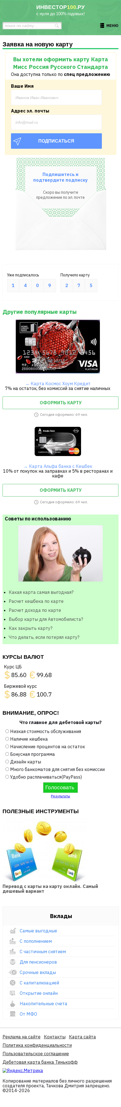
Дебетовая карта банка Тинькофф (40, 1062)
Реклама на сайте (22, 1037)
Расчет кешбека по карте (36, 601)
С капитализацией (39, 983)
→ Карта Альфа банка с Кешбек (57, 466)
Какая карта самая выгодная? (41, 592)
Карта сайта (82, 1037)
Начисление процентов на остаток (47, 746)
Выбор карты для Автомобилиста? (46, 619)
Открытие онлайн (39, 993)
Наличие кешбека (29, 739)
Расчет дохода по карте (35, 610)
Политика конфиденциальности (37, 1045)
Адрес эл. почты (30, 111)
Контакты (55, 1037)
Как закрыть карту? (30, 628)
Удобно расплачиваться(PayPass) (46, 777)
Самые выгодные (38, 931)
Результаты (60, 796)
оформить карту (61, 402)
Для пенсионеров (38, 962)
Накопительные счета (43, 1003)
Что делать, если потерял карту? (44, 637)
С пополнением (36, 941)
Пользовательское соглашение (36, 1053)
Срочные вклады (38, 972)
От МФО (28, 1014)
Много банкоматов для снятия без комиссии (57, 769)
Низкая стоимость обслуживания (45, 731)
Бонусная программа (32, 754)
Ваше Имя (22, 86)
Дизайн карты (25, 762)
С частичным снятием (43, 951)
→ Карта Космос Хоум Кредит (58, 383)
